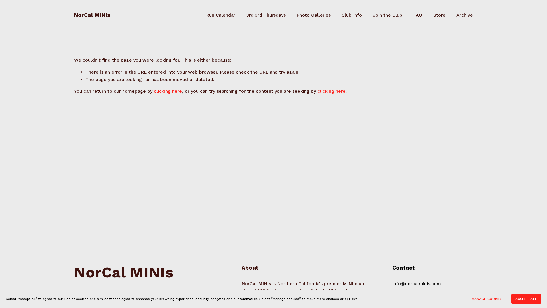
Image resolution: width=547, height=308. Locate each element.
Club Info (352, 15)
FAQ (417, 15)
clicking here (168, 91)
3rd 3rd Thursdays (266, 15)
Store (439, 15)
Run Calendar (220, 15)
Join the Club (387, 15)
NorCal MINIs (92, 15)
